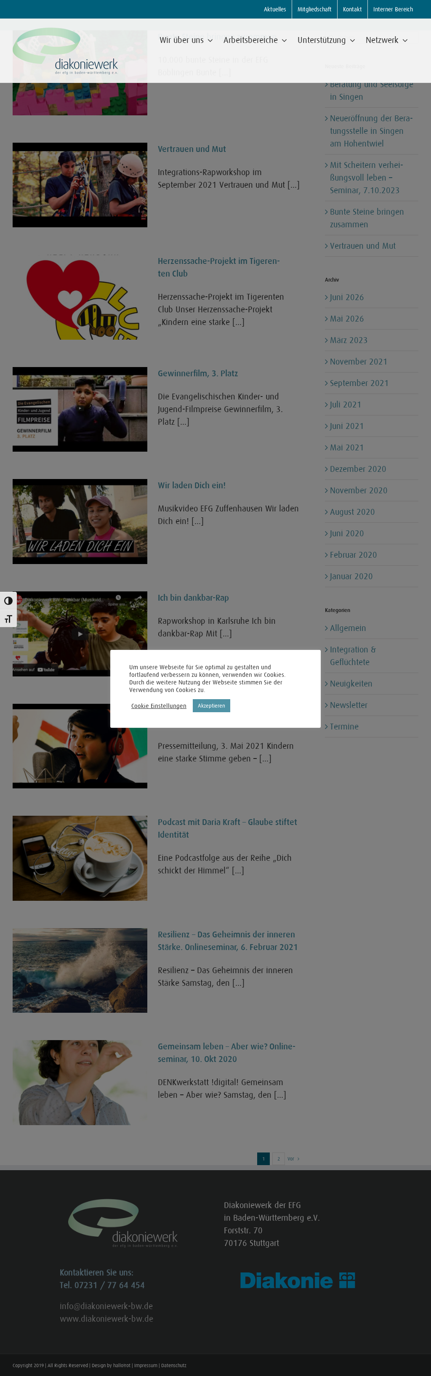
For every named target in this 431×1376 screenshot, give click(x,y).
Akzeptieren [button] (211, 706)
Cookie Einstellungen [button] (158, 706)
